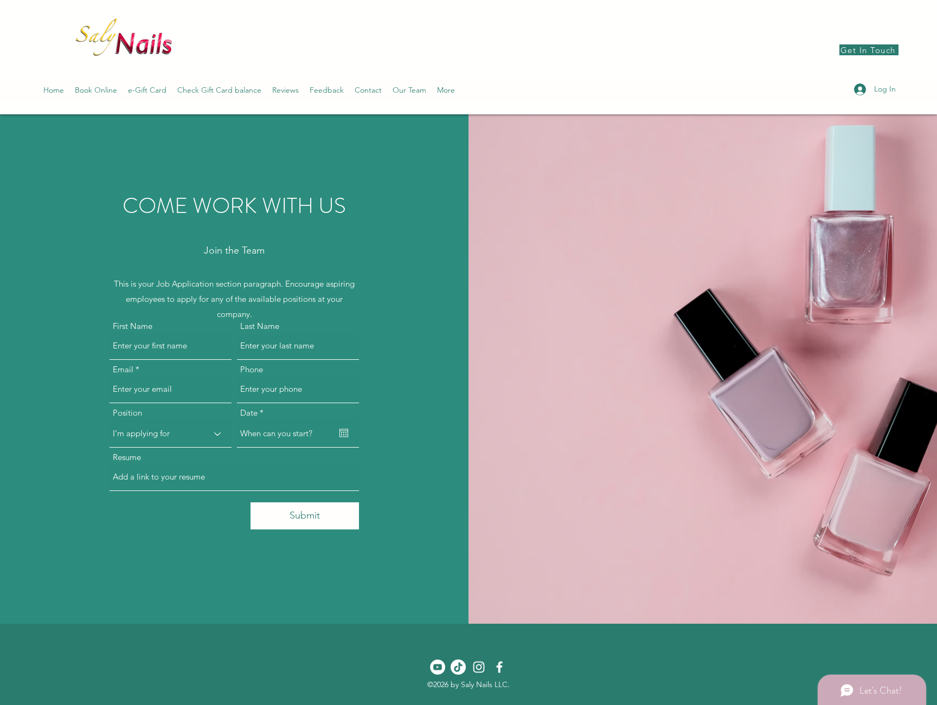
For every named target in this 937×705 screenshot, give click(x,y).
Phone (251, 369)
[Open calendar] (343, 433)
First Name (132, 326)
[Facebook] (499, 667)
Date (254, 413)
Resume (127, 457)
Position (127, 413)
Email (123, 369)
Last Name (259, 326)
